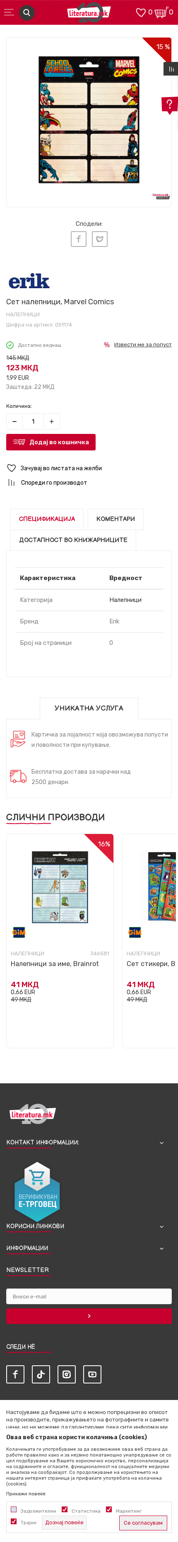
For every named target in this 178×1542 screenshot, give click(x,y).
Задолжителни (38, 1511)
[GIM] (19, 932)
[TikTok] (41, 1374)
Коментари (115, 519)
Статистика (86, 1511)
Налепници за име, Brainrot (55, 963)
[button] (89, 468)
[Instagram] (66, 1374)
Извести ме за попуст (143, 344)
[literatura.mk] (89, 14)
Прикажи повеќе (26, 1493)
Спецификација (47, 519)
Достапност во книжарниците (73, 540)
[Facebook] (79, 239)
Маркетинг (129, 1511)
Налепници (23, 314)
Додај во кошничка (59, 442)
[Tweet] (100, 239)
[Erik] (29, 280)
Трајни (28, 1522)
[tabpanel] (89, 120)
